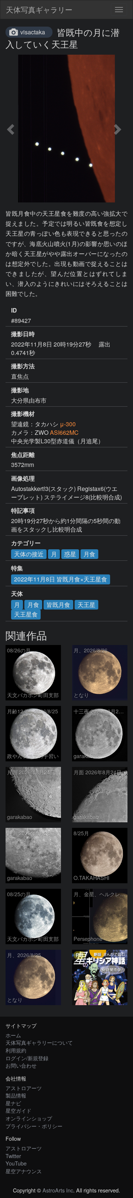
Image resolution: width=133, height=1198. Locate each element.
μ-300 (68, 424)
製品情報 (16, 1095)
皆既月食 (58, 604)
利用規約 (16, 1050)
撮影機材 (23, 414)
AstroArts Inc (57, 1190)
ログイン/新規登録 (27, 1058)
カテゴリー (26, 543)
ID (14, 310)
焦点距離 (23, 455)
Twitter (13, 1156)
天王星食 (26, 614)
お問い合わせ (21, 1065)
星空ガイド (18, 1110)
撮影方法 (23, 366)
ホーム (13, 1035)
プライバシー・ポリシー (34, 1126)
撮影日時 (23, 334)
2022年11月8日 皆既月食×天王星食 (60, 579)
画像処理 (23, 478)
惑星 (70, 554)
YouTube (16, 1163)
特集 (17, 568)
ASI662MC (64, 432)
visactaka (32, 32)
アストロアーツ (24, 1088)
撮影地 (20, 390)
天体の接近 (29, 554)
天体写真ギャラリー (39, 9)
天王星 (86, 604)
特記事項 (23, 510)
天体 (17, 594)
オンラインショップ (29, 1118)
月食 (89, 554)
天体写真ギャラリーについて (39, 1042)
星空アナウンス (24, 1171)
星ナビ (13, 1103)
